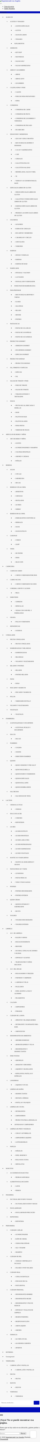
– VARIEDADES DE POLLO (22, 701)
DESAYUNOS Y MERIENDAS (19, 134)
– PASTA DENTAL (19, 1285)
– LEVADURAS (18, 873)
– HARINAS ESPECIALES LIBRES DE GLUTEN (25, 207)
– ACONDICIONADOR (21, 1234)
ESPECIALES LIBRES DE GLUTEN (20, 188)
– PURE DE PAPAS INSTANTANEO (24, 96)
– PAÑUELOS (18, 1151)
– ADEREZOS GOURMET (22, 345)
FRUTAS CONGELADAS (17, 639)
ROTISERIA (9, 1352)
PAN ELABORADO (15, 1208)
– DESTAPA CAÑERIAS (21, 1098)
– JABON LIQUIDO (20, 1326)
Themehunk (4, 1439)
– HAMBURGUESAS (20, 652)
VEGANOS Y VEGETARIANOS (19, 705)
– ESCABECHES (19, 130)
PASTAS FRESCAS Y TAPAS (18, 869)
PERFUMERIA (10, 1226)
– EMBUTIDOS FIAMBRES (22, 756)
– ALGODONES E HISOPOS (22, 1343)
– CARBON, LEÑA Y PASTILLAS (24, 1370)
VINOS (12, 549)
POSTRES (13, 886)
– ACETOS (17, 30)
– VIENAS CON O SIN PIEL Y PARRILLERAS (23, 612)
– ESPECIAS (18, 372)
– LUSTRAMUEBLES (20, 1142)
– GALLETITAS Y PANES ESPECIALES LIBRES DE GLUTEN (26, 200)
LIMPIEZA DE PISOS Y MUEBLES (20, 1129)
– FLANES (17, 302)
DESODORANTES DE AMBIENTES (20, 1036)
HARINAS (13, 251)
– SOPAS (17, 101)
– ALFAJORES (18, 224)
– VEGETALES (18, 714)
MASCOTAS (9, 1168)
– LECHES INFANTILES (21, 835)
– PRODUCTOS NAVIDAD (22, 363)
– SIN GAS (17, 483)
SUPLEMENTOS (19, 43)
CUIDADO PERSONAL (17, 1290)
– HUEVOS (17, 1387)
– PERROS (17, 1190)
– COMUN (17, 540)
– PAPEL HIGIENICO (20, 1155)
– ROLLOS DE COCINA (21, 1160)
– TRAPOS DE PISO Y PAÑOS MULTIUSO (23, 963)
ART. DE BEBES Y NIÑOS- (18, 439)
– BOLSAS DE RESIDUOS (22, 942)
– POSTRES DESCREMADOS (23, 891)
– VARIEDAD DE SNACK (21, 430)
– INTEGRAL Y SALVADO (22, 273)
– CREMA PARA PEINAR (21, 1243)
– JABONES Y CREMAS (21, 456)
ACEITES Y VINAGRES (17, 21)
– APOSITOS (18, 1348)
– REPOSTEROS (19, 822)
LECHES (12, 827)
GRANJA (12, 617)
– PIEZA (16, 593)
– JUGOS (17, 527)
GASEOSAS (13, 535)
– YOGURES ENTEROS (21, 924)
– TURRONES (18, 246)
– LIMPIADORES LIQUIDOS (22, 1138)
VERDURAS (13, 1392)
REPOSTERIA (14, 1217)
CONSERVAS (14, 105)
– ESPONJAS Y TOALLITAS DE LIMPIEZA (23, 1311)
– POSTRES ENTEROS (21, 895)
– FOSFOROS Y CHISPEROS (22, 978)
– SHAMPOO (18, 1252)
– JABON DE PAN (19, 1031)
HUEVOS (13, 1383)
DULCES (12, 734)
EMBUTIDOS (14, 597)
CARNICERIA (10, 566)
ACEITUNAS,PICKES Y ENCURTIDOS (21, 723)
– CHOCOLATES (19, 242)
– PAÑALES (17, 461)
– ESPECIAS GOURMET (21, 354)
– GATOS (17, 1186)
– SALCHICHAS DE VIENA (22, 796)
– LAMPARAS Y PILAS (21, 982)
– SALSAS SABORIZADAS (22, 65)
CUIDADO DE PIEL (16, 1256)
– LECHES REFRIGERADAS (22, 844)
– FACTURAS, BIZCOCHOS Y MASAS (25, 1204)
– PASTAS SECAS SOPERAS (22, 332)
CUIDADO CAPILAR (16, 1230)
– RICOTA (17, 911)
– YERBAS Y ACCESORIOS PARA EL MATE (25, 182)
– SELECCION (18, 562)
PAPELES (13, 1146)
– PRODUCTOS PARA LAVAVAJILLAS (25, 1120)
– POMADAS (18, 1011)
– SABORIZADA (19, 478)
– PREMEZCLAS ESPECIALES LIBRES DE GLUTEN (26, 214)
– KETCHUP (18, 52)
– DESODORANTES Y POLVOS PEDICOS (23, 1304)
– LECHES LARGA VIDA (21, 840)
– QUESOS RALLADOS (21, 783)
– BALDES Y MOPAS (20, 937)
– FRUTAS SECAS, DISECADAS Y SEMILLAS (24, 407)
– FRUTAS (17, 1378)
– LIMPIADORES (19, 1007)
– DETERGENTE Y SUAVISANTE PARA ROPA (26, 1026)
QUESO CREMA (15, 900)
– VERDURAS (18, 1396)
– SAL (16, 376)
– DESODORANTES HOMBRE (23, 1294)
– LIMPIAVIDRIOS (19, 1116)
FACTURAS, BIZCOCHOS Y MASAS (21, 1199)
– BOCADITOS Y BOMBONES (23, 233)
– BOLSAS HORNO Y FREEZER (23, 973)
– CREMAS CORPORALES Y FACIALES (23, 1262)
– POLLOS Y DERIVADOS (22, 622)
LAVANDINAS (14, 1080)
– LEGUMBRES (19, 83)
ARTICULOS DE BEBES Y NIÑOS (16, 434)
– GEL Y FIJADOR (19, 1248)
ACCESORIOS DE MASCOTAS (19, 1173)
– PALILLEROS (19, 986)
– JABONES (17, 1330)
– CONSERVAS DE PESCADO (23, 125)
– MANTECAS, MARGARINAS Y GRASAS (24, 863)
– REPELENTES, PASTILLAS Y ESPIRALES (23, 1075)
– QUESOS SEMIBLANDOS (22, 787)
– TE (15, 176)
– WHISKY (17, 509)
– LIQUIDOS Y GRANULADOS (23, 1069)
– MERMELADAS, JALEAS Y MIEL (25, 172)
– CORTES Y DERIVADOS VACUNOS (25, 584)
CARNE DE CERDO (16, 571)
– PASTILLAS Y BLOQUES (22, 1102)
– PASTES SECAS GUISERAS (23, 337)
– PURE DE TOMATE (20, 385)
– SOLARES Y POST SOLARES (23, 1268)
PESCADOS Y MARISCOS (18, 688)
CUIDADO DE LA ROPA (17, 1015)
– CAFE (16, 154)
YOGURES (13, 915)
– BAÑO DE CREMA (20, 1239)
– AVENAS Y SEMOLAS (21, 255)
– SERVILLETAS (19, 1164)
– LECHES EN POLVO (21, 831)
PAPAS (12, 679)
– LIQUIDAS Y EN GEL (21, 1085)
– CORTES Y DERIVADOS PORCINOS (25, 575)
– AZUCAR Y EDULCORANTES (23, 138)
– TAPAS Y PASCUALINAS (22, 882)
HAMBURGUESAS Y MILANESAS (20, 648)
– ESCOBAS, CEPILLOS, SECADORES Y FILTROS (25, 952)
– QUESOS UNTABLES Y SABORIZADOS (21, 905)
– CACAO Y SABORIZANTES (23, 150)
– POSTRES (17, 319)
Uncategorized (10, 1356)
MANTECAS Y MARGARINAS (19, 857)
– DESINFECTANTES (20, 1093)
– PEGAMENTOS (19, 998)
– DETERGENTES (19, 1111)
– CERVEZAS (18, 496)
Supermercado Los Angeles (15, 1437)
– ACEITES (17, 443)
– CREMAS (17, 809)
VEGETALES (14, 710)
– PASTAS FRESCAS (20, 878)
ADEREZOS (13, 48)
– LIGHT (17, 544)
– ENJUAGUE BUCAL (21, 1281)
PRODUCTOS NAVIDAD (17, 359)
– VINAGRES (18, 39)
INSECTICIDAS (14, 1056)
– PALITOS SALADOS (20, 421)
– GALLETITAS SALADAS (22, 167)
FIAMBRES (13, 743)
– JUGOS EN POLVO (20, 531)
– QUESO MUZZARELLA (22, 769)
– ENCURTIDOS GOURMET (22, 350)
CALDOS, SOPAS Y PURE (17, 87)
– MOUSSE (17, 315)
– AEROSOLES (18, 1060)
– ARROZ (17, 74)
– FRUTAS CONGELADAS (22, 644)
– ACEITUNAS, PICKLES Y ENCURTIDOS (22, 729)
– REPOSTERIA (19, 1221)
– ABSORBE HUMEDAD (21, 1040)
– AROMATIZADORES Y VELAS (24, 1044)
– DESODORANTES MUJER (22, 1298)
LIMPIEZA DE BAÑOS (16, 1089)
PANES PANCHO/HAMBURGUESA (24, 286)
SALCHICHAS (14, 791)
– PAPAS (16, 683)
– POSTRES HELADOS (21, 674)
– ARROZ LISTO (19, 79)
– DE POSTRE (18, 553)
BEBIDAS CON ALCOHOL (18, 487)
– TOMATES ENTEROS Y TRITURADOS (22, 395)
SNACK (12, 401)
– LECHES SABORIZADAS (22, 849)
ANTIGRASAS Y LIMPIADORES (24, 1124)
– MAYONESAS (19, 57)
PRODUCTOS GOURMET (17, 341)
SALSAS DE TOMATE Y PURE (19, 381)
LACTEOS (9, 800)
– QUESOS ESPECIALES (21, 778)
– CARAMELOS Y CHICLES (22, 237)
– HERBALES (18, 522)
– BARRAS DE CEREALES (22, 228)
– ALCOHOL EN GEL (20, 1339)
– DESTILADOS (19, 500)
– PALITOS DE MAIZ (20, 417)
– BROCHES (18, 946)
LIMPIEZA (9, 929)
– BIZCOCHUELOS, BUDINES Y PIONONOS (24, 144)
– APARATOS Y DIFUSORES (22, 1065)
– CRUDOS (17, 752)
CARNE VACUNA (15, 579)
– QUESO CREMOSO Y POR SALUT (25, 765)
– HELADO (17, 310)
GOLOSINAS (14, 220)
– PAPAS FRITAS (19, 425)
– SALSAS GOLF (19, 61)
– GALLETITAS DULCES (21, 163)
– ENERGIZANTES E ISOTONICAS (24, 518)
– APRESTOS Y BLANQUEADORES (25, 1020)
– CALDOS (17, 92)
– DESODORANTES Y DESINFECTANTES (21, 1050)
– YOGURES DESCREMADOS (23, 920)
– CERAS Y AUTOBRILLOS (22, 1133)
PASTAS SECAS (15, 324)
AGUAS (12, 469)
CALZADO (13, 1002)
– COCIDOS (17, 747)
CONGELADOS (10, 635)
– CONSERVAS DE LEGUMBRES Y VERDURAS (24, 120)
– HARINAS (17, 259)
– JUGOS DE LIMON (20, 35)
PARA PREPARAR (15, 290)
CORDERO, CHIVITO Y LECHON (20, 588)
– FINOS (16, 557)
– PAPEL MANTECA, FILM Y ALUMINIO (23, 992)
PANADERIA (10, 1195)
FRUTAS (12, 1374)
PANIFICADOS (14, 268)
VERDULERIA (10, 1361)
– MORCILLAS (18, 606)
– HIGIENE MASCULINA (21, 1321)
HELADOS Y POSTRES (17, 666)
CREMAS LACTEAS (16, 805)
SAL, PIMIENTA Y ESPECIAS (19, 367)
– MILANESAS (18, 657)
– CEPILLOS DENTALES (21, 1276)
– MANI (16, 412)
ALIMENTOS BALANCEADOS (19, 1182)
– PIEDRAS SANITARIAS (21, 1177)
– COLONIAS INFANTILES (22, 452)
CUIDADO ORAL (15, 1272)
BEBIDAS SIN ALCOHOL (17, 513)
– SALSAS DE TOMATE (21, 389)
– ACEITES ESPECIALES (21, 26)
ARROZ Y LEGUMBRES (17, 70)
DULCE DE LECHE (16, 813)
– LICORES (17, 505)
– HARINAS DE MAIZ (20, 264)
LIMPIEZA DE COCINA (17, 1107)
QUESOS (12, 761)
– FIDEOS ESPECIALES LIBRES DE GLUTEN (25, 193)
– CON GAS (17, 474)
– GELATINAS (18, 306)
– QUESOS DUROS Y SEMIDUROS (24, 774)
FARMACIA (13, 1334)
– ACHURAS (18, 630)
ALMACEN (9, 17)
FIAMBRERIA (10, 718)
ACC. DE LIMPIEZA (16, 933)
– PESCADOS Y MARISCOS (22, 692)
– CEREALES (18, 159)
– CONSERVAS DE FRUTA (22, 114)
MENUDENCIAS (15, 626)
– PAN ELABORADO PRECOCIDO (24, 1212)
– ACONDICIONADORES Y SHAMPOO (26, 447)
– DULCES (17, 739)
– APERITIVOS (18, 491)
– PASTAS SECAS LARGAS (22, 328)
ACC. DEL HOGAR (15, 969)
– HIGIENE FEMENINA (21, 1317)
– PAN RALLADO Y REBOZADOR (24, 281)
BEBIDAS (9, 465)
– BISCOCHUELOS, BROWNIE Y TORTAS (24, 296)
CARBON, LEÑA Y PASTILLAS (19, 1365)
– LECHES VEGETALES (21, 853)
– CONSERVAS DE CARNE (22, 109)
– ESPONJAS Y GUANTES (22, 958)
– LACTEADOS (19, 277)
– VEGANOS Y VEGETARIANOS (24, 661)
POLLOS (12, 696)
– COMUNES (18, 818)
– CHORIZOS (18, 601)
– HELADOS (18, 670)
